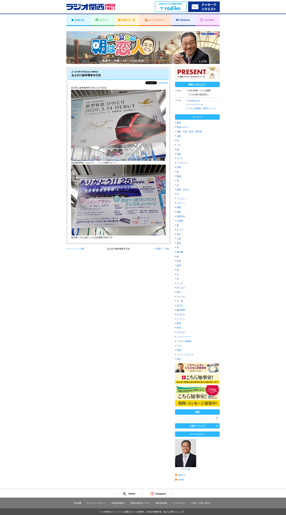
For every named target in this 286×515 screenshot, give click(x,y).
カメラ (180, 158)
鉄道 (179, 261)
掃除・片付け (183, 189)
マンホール (182, 163)
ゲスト (180, 345)
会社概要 (77, 503)
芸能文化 (181, 216)
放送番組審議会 (118, 503)
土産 (179, 238)
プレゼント (182, 198)
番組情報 (181, 310)
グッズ (180, 283)
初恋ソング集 (162, 249)
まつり (180, 230)
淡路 (179, 136)
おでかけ (181, 314)
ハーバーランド (184, 337)
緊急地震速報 (161, 503)
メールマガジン (178, 503)
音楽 (179, 243)
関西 (179, 207)
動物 (179, 176)
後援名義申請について (140, 503)
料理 (179, 323)
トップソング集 (76, 249)
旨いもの (181, 287)
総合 (179, 359)
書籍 (179, 212)
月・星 (180, 301)
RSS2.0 (181, 475)
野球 (179, 328)
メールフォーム (196, 104)
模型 (179, 265)
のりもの (181, 332)
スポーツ (181, 203)
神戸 (179, 292)
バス (179, 145)
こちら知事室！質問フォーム (202, 108)
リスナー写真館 (184, 341)
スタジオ (181, 296)
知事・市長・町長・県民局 (189, 131)
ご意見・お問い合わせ (200, 503)
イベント (181, 319)
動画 (179, 122)
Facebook (163, 83)
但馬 (179, 167)
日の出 (180, 305)
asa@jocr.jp (194, 100)
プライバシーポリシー (95, 503)
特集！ (180, 350)
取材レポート (183, 127)
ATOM (181, 479)
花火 (179, 234)
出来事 (180, 221)
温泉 (179, 154)
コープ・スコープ (185, 354)
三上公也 (186, 469)
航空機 (180, 252)
